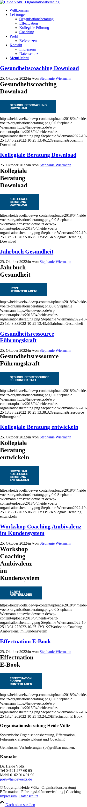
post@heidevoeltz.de (16, 779)
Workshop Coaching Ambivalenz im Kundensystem (40, 529)
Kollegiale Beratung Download (38, 155)
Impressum (8, 796)
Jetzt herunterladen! (23, 289)
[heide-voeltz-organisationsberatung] (29, 2)
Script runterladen (21, 593)
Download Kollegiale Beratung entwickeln (19, 475)
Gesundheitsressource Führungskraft (27, 337)
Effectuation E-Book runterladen (21, 681)
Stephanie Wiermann (55, 78)
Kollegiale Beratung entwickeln (39, 427)
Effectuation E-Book (25, 641)
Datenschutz (28, 796)
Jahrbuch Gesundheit (26, 251)
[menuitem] (48, 10)
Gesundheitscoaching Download (39, 68)
